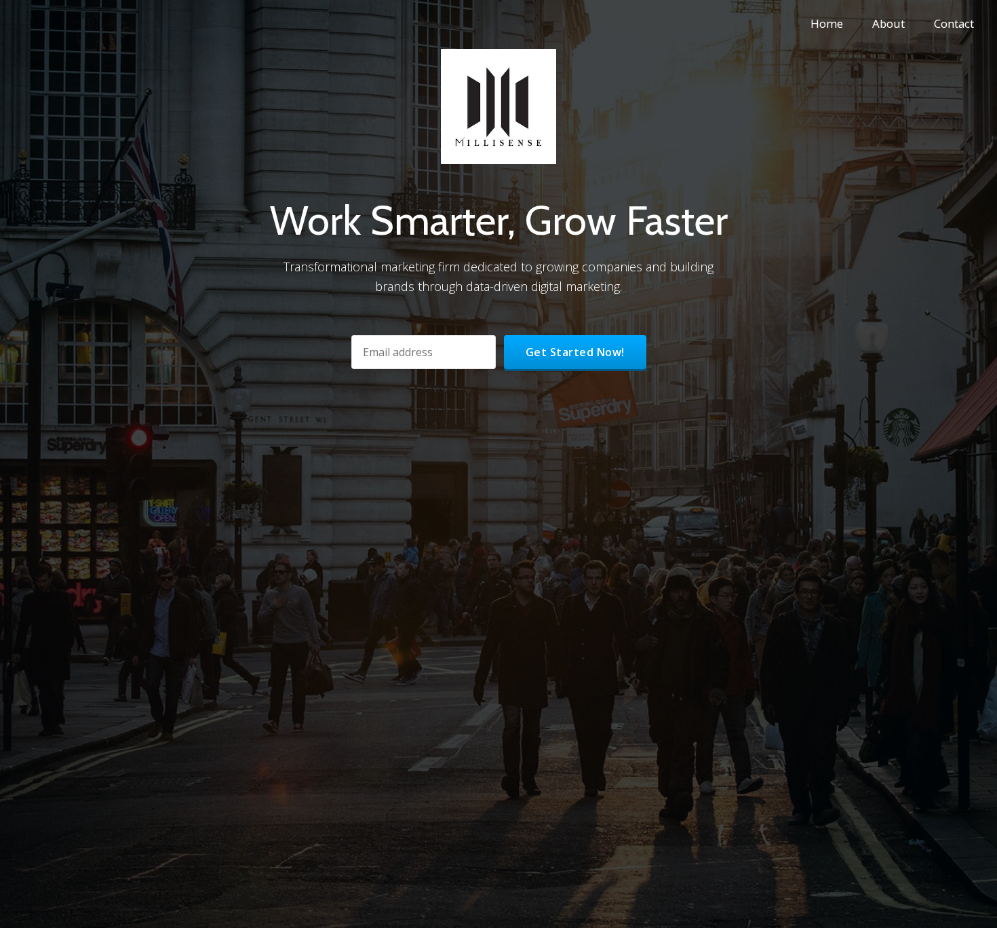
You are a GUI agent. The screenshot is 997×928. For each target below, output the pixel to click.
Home (826, 23)
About (888, 23)
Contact (954, 23)
